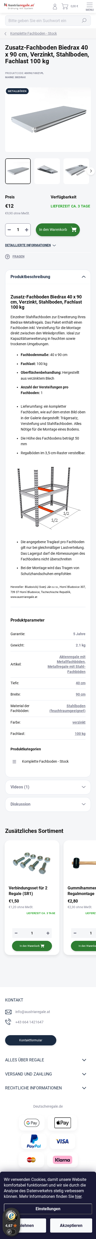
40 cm (81, 683)
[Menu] (89, 6)
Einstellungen (48, 1208)
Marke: (15, 77)
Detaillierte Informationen (28, 245)
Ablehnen (25, 1225)
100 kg (80, 734)
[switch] (11, 1232)
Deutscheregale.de (48, 1106)
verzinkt (79, 722)
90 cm (81, 694)
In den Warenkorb (53, 229)
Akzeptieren (71, 1225)
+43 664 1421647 (29, 1022)
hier (78, 1196)
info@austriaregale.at (32, 1012)
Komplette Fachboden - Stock (45, 761)
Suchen (84, 20)
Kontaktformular (30, 1040)
